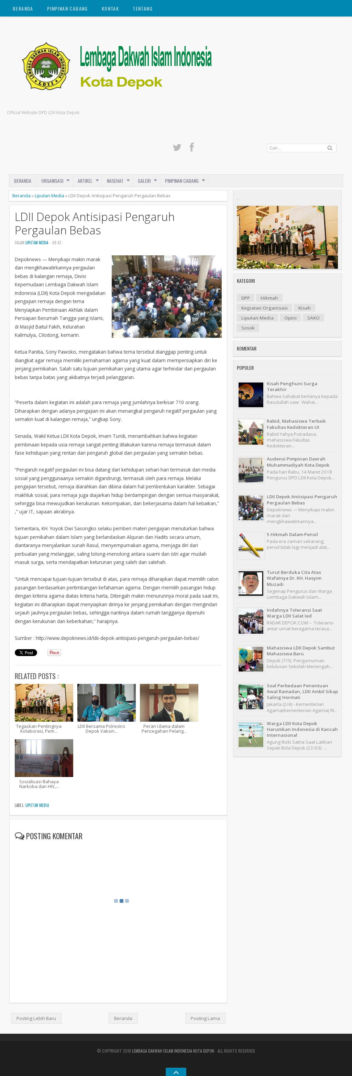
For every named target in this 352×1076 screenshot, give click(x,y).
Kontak (110, 8)
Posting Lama (205, 1018)
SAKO (313, 318)
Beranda (23, 8)
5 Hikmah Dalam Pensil (292, 534)
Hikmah (269, 298)
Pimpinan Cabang (67, 8)
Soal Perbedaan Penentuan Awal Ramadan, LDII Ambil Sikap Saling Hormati (302, 692)
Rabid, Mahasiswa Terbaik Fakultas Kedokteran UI (296, 424)
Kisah (304, 308)
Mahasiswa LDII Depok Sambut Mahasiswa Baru (301, 651)
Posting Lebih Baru (36, 1018)
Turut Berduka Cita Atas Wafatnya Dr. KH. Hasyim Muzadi (294, 578)
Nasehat (115, 180)
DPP (245, 298)
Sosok (248, 328)
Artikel (85, 180)
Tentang (143, 8)
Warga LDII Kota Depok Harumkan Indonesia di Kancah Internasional (302, 729)
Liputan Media (49, 195)
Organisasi (52, 180)
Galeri (144, 180)
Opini (290, 318)
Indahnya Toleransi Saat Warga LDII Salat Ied (294, 613)
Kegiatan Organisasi (264, 308)
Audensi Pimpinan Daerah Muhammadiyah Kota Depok (298, 462)
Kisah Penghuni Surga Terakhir (292, 386)
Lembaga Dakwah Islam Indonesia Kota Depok (173, 1051)
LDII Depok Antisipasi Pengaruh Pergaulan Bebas (95, 223)
